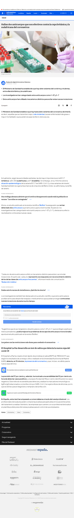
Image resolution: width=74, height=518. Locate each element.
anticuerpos (18, 208)
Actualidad (6, 422)
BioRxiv (42, 205)
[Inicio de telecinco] (2, 13)
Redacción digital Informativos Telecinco (18, 82)
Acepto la (11, 318)
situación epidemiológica (11, 183)
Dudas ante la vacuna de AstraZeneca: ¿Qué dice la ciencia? (23, 290)
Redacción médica (9, 282)
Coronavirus (26, 412)
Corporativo (6, 432)
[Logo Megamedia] (38, 503)
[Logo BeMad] (60, 471)
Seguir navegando (9, 437)
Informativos (10, 412)
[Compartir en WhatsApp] (59, 105)
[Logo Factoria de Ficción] (60, 465)
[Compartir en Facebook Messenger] (67, 105)
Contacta (37, 494)
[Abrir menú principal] (71, 13)
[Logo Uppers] (14, 478)
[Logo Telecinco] (37, 459)
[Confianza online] (37, 511)
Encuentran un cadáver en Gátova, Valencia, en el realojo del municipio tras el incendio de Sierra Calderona (31, 9)
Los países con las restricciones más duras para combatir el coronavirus (28, 342)
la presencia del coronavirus (36, 361)
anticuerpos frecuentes (27, 279)
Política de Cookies (53, 493)
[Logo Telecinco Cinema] (37, 478)
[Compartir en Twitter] (63, 105)
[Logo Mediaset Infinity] (14, 459)
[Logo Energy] (37, 471)
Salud (4, 18)
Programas (6, 427)
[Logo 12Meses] (60, 478)
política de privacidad (13, 318)
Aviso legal (3, 493)
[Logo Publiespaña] (37, 484)
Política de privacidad (26, 493)
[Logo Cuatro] (59, 459)
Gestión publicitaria (64, 493)
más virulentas (38, 114)
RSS (71, 493)
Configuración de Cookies (40, 493)
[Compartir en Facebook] (71, 105)
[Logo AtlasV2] (14, 484)
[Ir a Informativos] (11, 13)
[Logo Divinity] (14, 465)
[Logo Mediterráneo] (60, 484)
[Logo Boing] (14, 471)
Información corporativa (13, 493)
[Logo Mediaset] (37, 451)
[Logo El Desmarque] (36, 465)
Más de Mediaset (8, 442)
